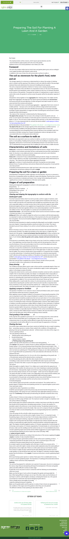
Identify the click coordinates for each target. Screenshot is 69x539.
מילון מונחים (64, 522)
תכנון (66, 529)
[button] (67, 8)
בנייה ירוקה (64, 527)
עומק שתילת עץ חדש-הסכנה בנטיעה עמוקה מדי (22, 503)
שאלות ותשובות (63, 524)
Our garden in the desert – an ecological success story (45, 125)
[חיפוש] (20, 2)
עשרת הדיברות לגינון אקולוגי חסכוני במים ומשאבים (49, 503)
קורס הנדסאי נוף (63, 520)
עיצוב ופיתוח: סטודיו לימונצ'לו (34, 538)
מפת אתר (65, 532)
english (65, 531)
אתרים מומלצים (63, 525)
